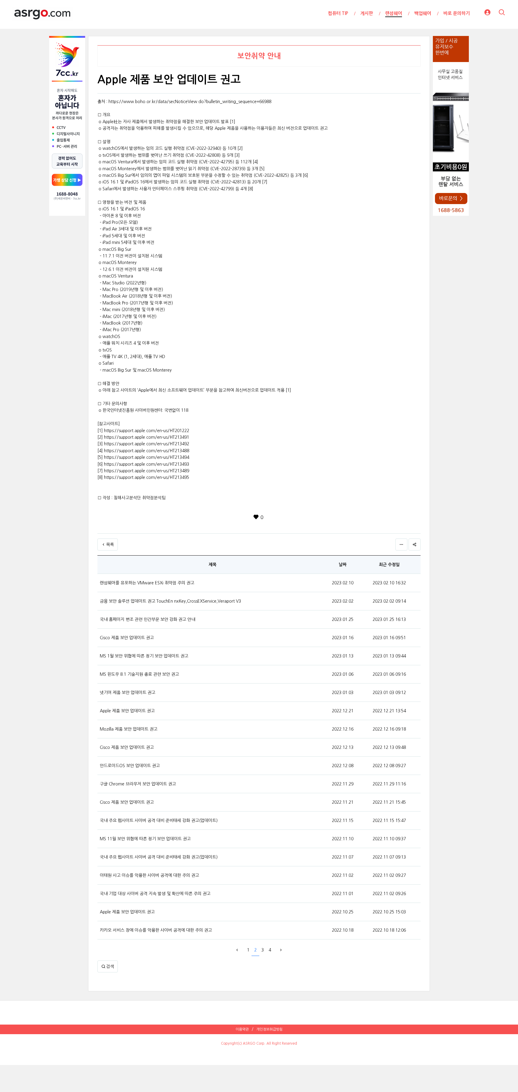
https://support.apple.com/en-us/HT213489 (146, 471)
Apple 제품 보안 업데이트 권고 (127, 711)
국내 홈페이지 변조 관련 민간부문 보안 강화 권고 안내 (147, 619)
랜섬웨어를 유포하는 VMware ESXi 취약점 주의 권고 (147, 583)
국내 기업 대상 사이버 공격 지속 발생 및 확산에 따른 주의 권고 (155, 894)
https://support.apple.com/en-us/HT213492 (146, 444)
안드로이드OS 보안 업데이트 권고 (130, 766)
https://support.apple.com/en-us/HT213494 (146, 457)
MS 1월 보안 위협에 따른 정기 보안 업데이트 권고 (144, 656)
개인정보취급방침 (269, 1029)
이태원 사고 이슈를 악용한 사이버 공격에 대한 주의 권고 (149, 875)
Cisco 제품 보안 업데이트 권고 (127, 638)
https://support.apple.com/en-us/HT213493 (146, 464)
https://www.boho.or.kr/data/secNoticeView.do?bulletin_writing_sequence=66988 (190, 101)
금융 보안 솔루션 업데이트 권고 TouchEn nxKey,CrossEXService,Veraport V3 (170, 601)
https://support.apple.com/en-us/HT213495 (146, 477)
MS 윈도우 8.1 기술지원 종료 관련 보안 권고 (139, 674)
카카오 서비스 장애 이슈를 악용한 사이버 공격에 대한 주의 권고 (156, 930)
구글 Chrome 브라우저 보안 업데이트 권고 (138, 784)
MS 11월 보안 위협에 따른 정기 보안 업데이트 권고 (145, 839)
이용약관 (242, 1029)
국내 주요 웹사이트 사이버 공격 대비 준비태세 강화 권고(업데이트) (159, 820)
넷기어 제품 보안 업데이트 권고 (127, 692)
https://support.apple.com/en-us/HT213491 (146, 437)
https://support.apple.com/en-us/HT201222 (146, 431)
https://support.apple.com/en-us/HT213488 (146, 451)
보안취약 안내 (259, 56)
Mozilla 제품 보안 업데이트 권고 (128, 729)
